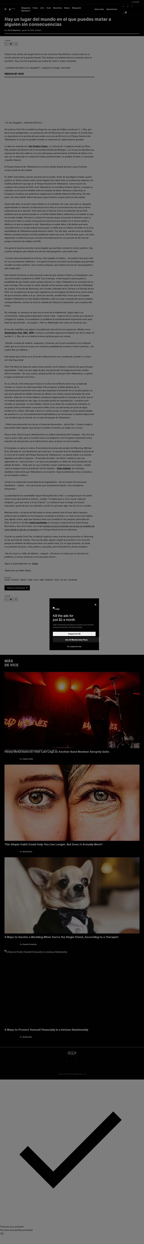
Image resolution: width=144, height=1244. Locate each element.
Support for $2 (74, 634)
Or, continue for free (74, 646)
